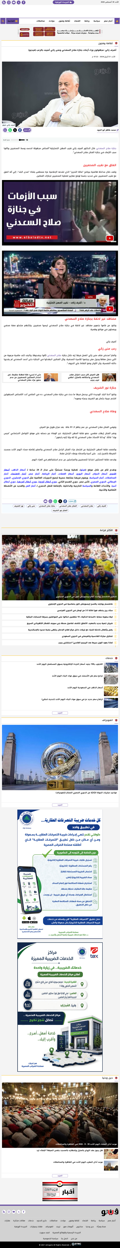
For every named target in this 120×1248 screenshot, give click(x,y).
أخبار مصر (108, 21)
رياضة (87, 21)
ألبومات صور (68, 1226)
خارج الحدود (42, 1220)
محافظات (40, 21)
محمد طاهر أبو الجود (106, 130)
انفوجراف (49, 1226)
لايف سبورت (44, 1232)
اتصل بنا (64, 1238)
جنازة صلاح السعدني (106, 148)
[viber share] (45, 501)
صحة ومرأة (101, 1226)
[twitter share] (15, 130)
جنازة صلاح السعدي (47, 506)
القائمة (11, 21)
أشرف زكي (101, 506)
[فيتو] (117, 21)
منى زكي (31, 506)
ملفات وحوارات (36, 1226)
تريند (58, 1226)
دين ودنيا (90, 1226)
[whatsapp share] (10, 130)
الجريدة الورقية (62, 2)
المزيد (60, 712)
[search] (3, 21)
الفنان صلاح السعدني (68, 506)
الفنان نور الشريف (60, 510)
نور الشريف (18, 506)
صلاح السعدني (54, 355)
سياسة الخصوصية (50, 1238)
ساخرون (79, 1226)
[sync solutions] (76, 1245)
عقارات (7, 1220)
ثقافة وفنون (64, 21)
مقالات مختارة (19, 1220)
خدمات (31, 1220)
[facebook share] (20, 130)
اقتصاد (77, 21)
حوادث (52, 21)
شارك (26, 130)
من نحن (74, 1238)
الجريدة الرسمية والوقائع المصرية (66, 1232)
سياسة (97, 21)
